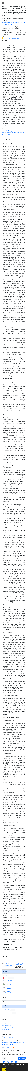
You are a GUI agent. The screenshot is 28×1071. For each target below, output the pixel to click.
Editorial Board (6, 1025)
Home (4, 1022)
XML (6, 975)
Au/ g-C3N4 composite (8, 131)
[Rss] (16, 1063)
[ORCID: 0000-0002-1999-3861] (11, 24)
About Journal (6, 1024)
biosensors (19, 131)
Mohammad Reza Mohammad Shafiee (12, 22)
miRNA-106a (15, 133)
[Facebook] (4, 1063)
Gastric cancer (6, 133)
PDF (9, 978)
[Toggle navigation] (13, 3)
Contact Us (5, 1029)
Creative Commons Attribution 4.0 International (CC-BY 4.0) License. (13, 1042)
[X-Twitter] (8, 1063)
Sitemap (4, 1031)
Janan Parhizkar (6, 24)
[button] (17, 1066)
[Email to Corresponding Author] (24, 22)
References (8, 957)
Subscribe (22, 1058)
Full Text (7, 139)
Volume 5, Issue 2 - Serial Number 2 (20, 964)
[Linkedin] (12, 1063)
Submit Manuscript (7, 1027)
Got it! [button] (4, 1069)
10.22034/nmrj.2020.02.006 (11, 38)
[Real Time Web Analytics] (14, 1047)
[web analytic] (6, 1047)
